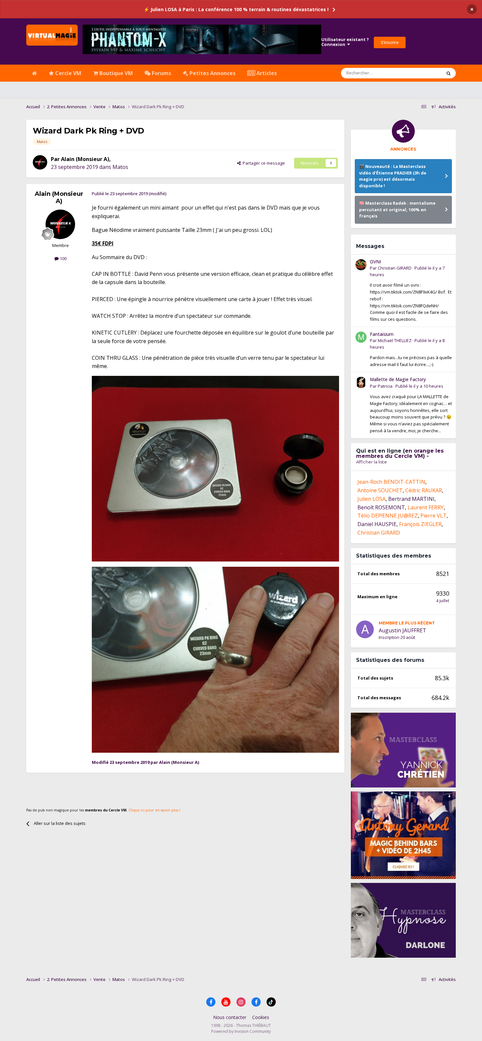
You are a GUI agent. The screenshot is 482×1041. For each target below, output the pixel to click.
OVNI (375, 261)
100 (63, 258)
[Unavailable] (215, 468)
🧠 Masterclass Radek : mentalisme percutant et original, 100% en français (397, 209)
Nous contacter (229, 1017)
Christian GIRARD (395, 268)
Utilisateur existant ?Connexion (345, 42)
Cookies (260, 1017)
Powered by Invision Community (241, 1031)
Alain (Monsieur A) (85, 159)
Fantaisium (381, 334)
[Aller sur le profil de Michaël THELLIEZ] (361, 337)
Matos (120, 167)
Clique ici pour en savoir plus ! (154, 810)
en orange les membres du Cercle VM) (400, 453)
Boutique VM (115, 73)
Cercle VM (67, 73)
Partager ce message (263, 163)
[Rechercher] (448, 73)
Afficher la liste (371, 461)
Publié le (419, 386)
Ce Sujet (425, 73)
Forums (161, 73)
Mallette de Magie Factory (398, 379)
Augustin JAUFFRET (402, 630)
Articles (266, 73)
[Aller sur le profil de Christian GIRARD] (361, 264)
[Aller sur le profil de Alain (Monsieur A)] (40, 162)
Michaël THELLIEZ (395, 340)
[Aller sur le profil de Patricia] (361, 382)
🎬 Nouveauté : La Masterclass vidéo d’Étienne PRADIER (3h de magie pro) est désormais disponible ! (392, 176)
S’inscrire (390, 42)
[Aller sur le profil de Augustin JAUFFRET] (365, 629)
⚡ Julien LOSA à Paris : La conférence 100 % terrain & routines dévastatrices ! (236, 9)
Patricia (385, 386)
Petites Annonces (211, 73)
